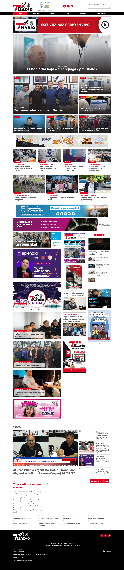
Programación (101, 13)
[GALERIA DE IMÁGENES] (78, 484)
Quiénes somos (68, 545)
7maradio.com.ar (25, 549)
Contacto (77, 545)
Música (52, 13)
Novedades (36, 13)
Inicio (20, 13)
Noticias (83, 13)
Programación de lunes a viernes (53, 545)
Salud (67, 13)
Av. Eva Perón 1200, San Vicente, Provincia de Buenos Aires (38, 558)
